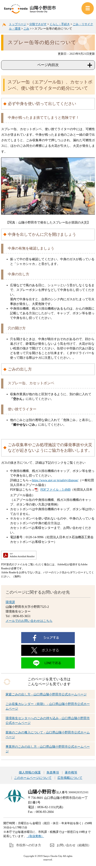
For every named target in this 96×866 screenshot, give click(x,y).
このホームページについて (33, 777)
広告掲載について (69, 777)
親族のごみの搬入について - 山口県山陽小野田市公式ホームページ (48, 735)
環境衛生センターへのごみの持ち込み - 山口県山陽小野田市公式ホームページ (48, 721)
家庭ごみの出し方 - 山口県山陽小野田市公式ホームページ (46, 694)
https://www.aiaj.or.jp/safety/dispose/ (55, 480)
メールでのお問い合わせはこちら (29, 620)
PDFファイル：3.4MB (55, 489)
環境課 (10, 602)
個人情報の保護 (30, 772)
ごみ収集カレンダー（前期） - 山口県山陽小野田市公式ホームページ (48, 706)
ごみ (26, 28)
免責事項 (52, 772)
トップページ (17, 24)
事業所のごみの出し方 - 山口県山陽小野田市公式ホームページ (48, 749)
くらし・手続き (60, 24)
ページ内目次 (48, 65)
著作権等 (71, 772)
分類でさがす (38, 24)
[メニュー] (87, 8)
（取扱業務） (35, 836)
